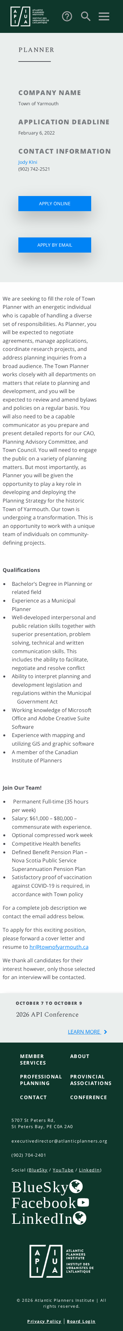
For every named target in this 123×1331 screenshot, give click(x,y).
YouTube (63, 1170)
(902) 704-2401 (28, 1155)
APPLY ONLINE (55, 203)
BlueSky (38, 1170)
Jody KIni (27, 162)
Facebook (43, 1202)
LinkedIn (89, 1170)
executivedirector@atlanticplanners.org (59, 1141)
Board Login (81, 1321)
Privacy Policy (44, 1321)
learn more (84, 1031)
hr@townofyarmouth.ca (59, 946)
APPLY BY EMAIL (54, 245)
